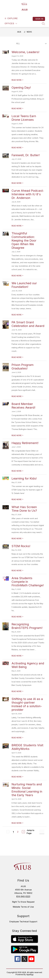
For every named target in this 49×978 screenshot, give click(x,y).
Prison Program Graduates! (23, 366)
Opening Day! (21, 87)
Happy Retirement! (25, 443)
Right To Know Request (23, 902)
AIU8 (19, 32)
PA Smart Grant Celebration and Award (28, 324)
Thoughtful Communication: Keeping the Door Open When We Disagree (24, 240)
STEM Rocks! (21, 546)
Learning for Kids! (24, 478)
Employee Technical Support (23, 921)
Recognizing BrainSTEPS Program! (27, 626)
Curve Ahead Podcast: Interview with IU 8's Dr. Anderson (28, 194)
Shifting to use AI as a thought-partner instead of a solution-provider (27, 704)
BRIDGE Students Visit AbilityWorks (27, 747)
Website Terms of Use (23, 907)
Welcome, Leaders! (25, 52)
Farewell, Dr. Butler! (26, 155)
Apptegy (30, 974)
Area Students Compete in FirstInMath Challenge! (28, 581)
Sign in (39, 19)
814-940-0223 (23, 896)
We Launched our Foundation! (24, 285)
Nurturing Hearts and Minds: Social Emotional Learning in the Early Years (27, 789)
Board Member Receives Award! (23, 405)
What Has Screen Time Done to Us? (24, 508)
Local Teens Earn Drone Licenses (24, 117)
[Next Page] (23, 831)
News (29, 32)
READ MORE (17, 80)
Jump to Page (30, 831)
